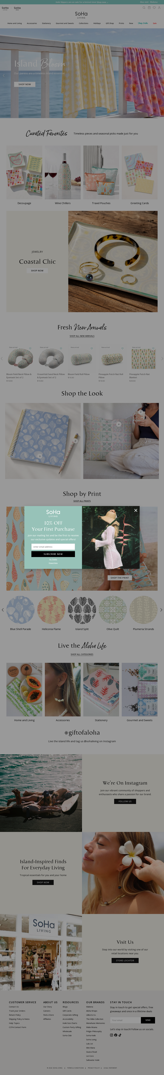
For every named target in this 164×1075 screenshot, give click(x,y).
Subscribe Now (53, 554)
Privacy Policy (53, 563)
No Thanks (53, 559)
